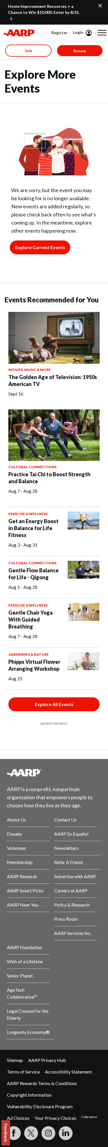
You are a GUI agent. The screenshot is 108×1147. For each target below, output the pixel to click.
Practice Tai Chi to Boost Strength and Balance (49, 477)
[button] (102, 33)
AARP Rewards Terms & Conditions (42, 1083)
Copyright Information (29, 1095)
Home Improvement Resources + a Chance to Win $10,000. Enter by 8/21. (43, 9)
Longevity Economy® (28, 1032)
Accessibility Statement (68, 1071)
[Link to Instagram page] (48, 1133)
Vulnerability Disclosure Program (40, 1106)
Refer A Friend (68, 862)
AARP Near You (22, 904)
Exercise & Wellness (28, 514)
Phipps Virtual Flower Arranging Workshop (34, 665)
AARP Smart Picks (25, 890)
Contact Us (65, 819)
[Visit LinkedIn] (66, 1133)
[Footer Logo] (54, 772)
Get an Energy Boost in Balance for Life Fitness (33, 528)
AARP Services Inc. (72, 933)
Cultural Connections (32, 467)
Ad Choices (18, 1118)
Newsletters (66, 848)
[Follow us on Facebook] (14, 1133)
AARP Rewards (22, 876)
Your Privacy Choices (55, 1118)
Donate (14, 834)
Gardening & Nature (28, 654)
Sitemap (15, 1060)
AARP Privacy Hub (47, 1060)
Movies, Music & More (29, 369)
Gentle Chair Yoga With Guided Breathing (30, 619)
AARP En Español (71, 834)
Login (78, 32)
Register (59, 32)
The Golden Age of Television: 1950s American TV (52, 380)
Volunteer (16, 848)
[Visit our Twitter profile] (31, 1133)
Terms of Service (23, 1071)
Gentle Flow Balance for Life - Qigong (33, 573)
